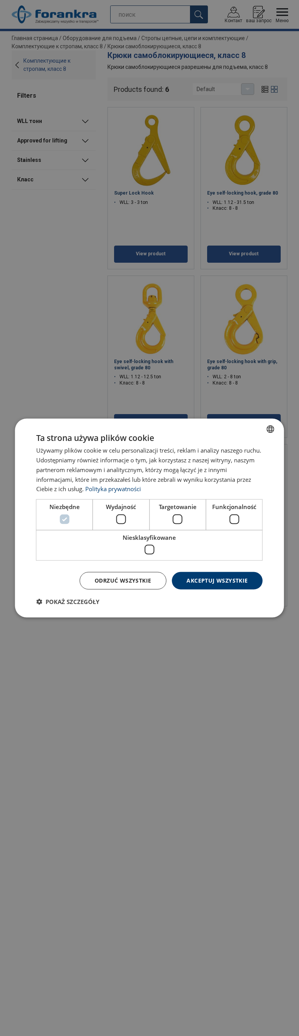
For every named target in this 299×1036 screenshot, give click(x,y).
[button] (67, 601)
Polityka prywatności (113, 489)
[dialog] (149, 518)
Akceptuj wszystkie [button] (217, 580)
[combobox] (270, 429)
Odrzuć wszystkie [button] (123, 580)
